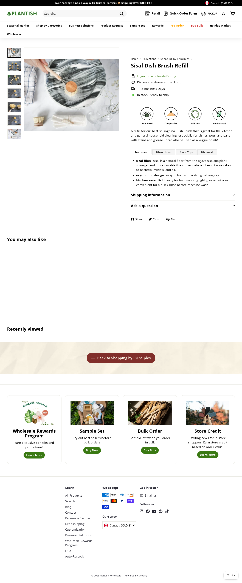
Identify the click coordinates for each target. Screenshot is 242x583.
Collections (149, 59)
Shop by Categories (49, 25)
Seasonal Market (18, 25)
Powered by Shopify (136, 575)
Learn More (34, 455)
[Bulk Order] (150, 413)
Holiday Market (220, 25)
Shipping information (150, 195)
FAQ (68, 551)
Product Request (112, 25)
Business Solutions (81, 25)
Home (134, 59)
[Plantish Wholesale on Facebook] (148, 511)
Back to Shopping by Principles (123, 358)
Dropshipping (75, 524)
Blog (68, 507)
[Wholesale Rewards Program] (34, 413)
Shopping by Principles (175, 59)
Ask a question (144, 205)
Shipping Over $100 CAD (136, 3)
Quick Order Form (183, 14)
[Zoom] (71, 94)
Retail (155, 14)
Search (70, 501)
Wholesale (14, 34)
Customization (75, 529)
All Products (73, 495)
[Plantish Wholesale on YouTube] (154, 511)
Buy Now (92, 450)
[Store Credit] (208, 413)
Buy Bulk (197, 25)
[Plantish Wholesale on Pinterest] (160, 511)
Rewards (158, 25)
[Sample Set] (92, 413)
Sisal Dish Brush (180, 131)
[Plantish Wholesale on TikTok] (167, 511)
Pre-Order (177, 25)
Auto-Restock (74, 556)
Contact (70, 512)
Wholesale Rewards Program (78, 543)
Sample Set (137, 25)
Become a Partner (78, 518)
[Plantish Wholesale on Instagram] (141, 511)
